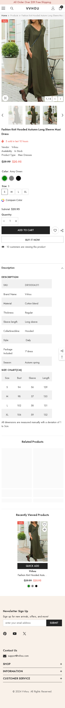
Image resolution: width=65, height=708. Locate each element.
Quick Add (32, 566)
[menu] (3, 8)
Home (4, 15)
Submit (54, 623)
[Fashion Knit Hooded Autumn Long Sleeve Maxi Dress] (32, 541)
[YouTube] (14, 633)
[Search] (12, 8)
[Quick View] (44, 529)
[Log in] (53, 8)
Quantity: (7, 214)
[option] (32, 60)
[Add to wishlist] (55, 230)
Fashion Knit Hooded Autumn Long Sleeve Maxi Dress (32, 575)
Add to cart (26, 230)
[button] (55, 98)
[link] (17, 495)
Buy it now (32, 240)
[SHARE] (61, 230)
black (36, 586)
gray (32, 586)
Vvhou (15, 147)
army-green (28, 586)
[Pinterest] (5, 633)
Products (14, 15)
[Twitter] (24, 633)
